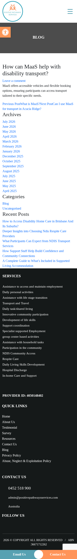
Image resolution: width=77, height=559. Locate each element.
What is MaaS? (21, 104)
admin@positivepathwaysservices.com (33, 497)
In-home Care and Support (19, 375)
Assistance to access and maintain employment (32, 286)
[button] (5, 32)
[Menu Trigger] (70, 11)
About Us (8, 422)
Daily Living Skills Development (23, 364)
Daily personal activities (17, 292)
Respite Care (10, 359)
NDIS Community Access (18, 353)
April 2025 (9, 191)
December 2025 (12, 156)
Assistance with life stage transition (24, 297)
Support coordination (16, 325)
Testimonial (9, 427)
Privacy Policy (11, 455)
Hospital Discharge (14, 370)
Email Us (19, 554)
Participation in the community (22, 347)
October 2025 (11, 161)
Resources (8, 438)
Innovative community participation (25, 314)
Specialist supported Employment (23, 331)
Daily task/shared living (17, 308)
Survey (6, 433)
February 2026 (12, 146)
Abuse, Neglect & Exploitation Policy (26, 461)
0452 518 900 (19, 488)
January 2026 (11, 151)
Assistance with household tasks (23, 342)
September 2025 (13, 166)
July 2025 (8, 176)
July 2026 (8, 121)
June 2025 (9, 181)
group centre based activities (20, 336)
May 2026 (9, 131)
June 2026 (9, 126)
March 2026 (10, 141)
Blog (5, 203)
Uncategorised (11, 208)
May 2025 (9, 186)
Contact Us (9, 444)
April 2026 (9, 136)
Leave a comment (13, 81)
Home (6, 416)
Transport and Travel (15, 303)
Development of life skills (19, 320)
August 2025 (10, 171)
